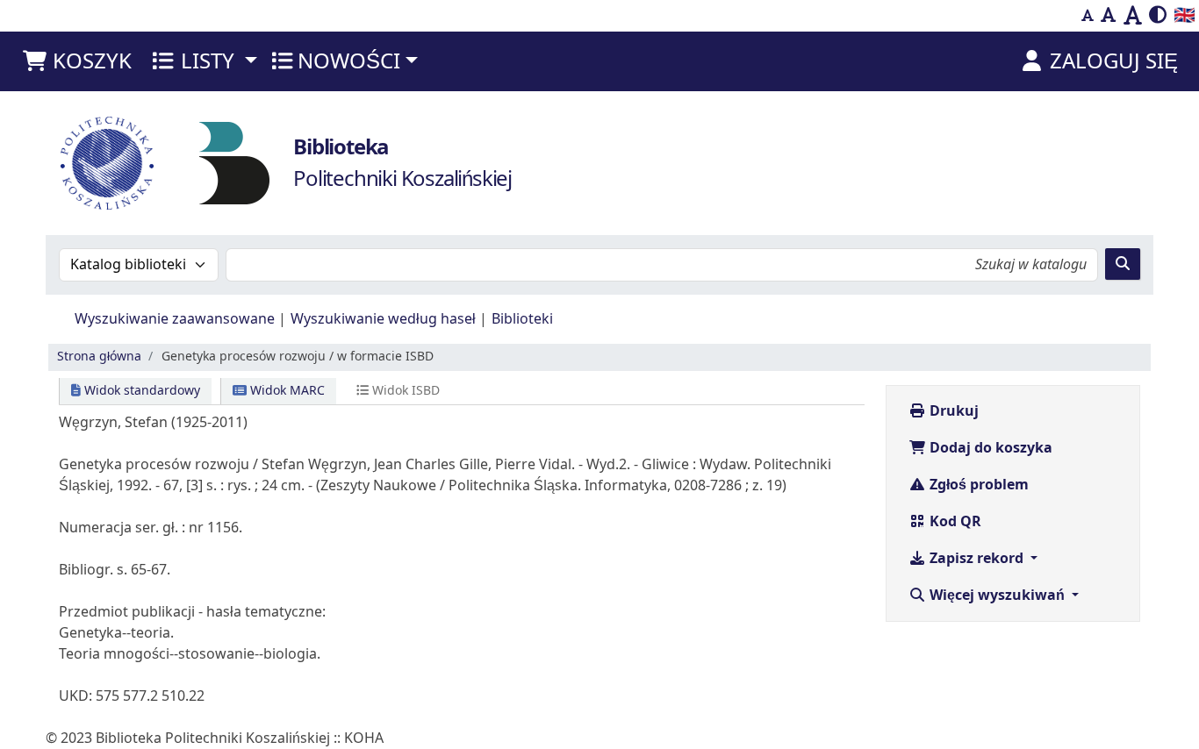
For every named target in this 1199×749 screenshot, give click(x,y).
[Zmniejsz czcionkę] (1087, 15)
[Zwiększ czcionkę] (1132, 16)
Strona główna (99, 356)
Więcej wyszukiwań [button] (997, 595)
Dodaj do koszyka (989, 448)
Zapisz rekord (976, 558)
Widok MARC (286, 391)
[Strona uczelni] (107, 163)
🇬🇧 (1184, 15)
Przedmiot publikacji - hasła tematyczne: (192, 612)
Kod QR (953, 521)
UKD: (75, 696)
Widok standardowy (140, 391)
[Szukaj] (1122, 264)
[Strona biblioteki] (234, 162)
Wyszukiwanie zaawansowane (175, 319)
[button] (76, 61)
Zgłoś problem (977, 485)
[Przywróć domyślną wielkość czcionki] (1108, 16)
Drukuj (952, 411)
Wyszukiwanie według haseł (383, 319)
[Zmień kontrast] (1157, 16)
